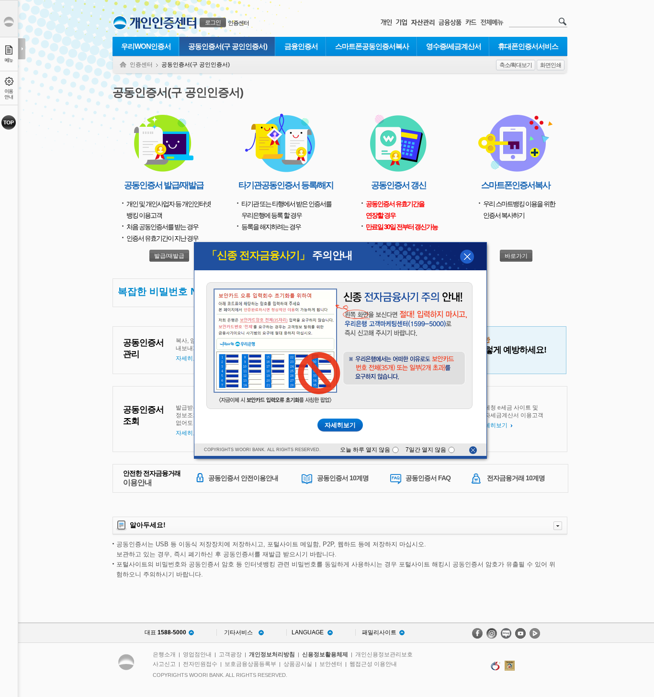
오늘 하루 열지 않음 (366, 449)
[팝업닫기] (473, 450)
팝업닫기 (467, 257)
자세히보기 (340, 425)
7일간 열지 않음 (427, 449)
